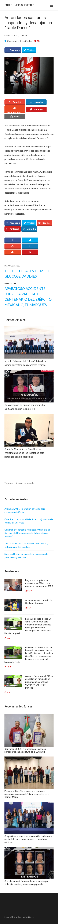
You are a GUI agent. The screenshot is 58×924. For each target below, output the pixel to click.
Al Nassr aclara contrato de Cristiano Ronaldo (38, 602)
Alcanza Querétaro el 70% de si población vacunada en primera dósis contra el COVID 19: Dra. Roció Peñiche (39, 682)
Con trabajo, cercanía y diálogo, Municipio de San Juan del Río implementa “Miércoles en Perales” (27, 533)
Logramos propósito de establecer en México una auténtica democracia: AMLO (39, 583)
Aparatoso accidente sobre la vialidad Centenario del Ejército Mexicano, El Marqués (28, 296)
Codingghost (23, 917)
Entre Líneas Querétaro (19, 5)
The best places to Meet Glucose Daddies (27, 273)
